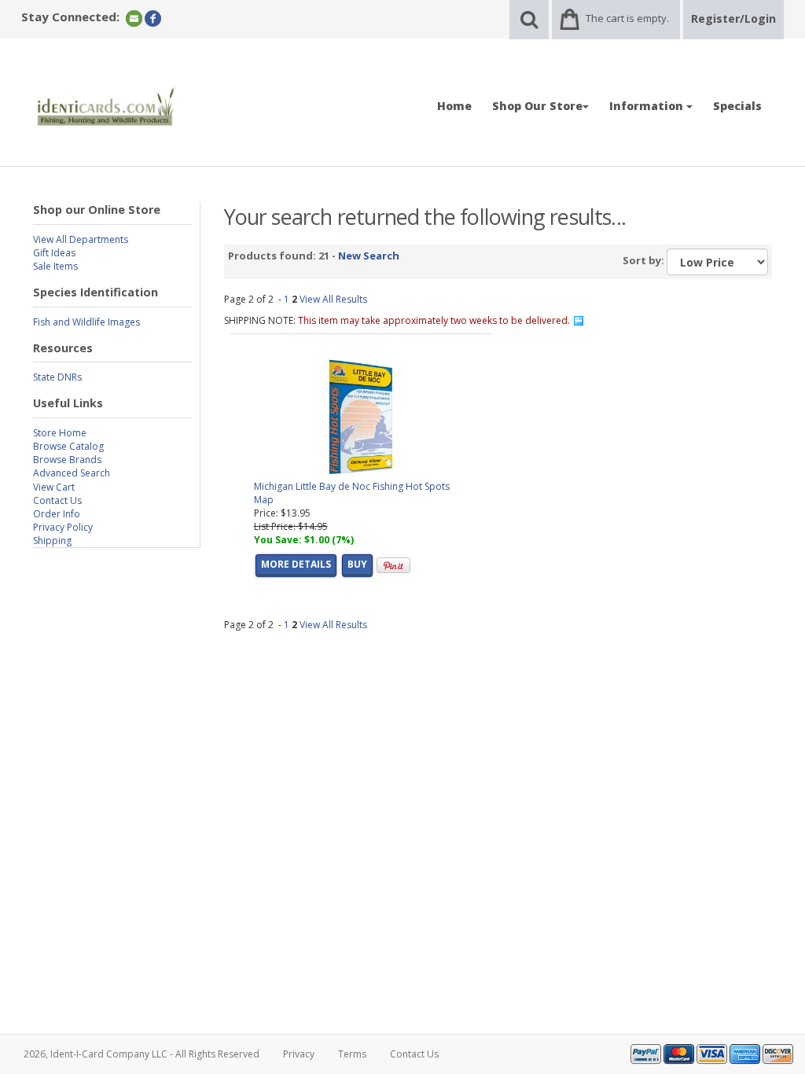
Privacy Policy (63, 527)
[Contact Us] (134, 17)
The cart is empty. (627, 18)
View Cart (54, 487)
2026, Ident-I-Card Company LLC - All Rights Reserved (141, 1054)
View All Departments (80, 239)
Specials (737, 105)
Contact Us (57, 500)
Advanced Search (71, 473)
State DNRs (57, 377)
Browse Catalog (68, 446)
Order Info (56, 513)
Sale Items (55, 266)
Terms (352, 1054)
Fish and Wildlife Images (86, 322)
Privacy (298, 1054)
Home (454, 105)
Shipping (52, 540)
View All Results (333, 299)
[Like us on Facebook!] (153, 17)
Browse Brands (67, 459)
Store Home (59, 433)
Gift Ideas (54, 252)
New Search (368, 255)
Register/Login (733, 18)
